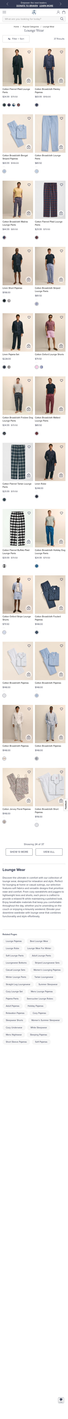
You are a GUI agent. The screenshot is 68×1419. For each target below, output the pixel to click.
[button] (63, 12)
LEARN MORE (46, 5)
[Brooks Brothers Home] (34, 12)
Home (16, 27)
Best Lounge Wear (39, 941)
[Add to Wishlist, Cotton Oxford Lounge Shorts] (62, 318)
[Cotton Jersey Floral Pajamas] (18, 787)
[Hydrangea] (4, 171)
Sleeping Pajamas (38, 1034)
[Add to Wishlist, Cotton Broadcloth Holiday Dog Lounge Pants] (62, 514)
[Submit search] (62, 19)
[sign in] (58, 12)
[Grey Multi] (36, 237)
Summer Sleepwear (48, 984)
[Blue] (13, 105)
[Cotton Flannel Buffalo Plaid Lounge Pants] (18, 528)
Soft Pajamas (41, 1042)
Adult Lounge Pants (41, 955)
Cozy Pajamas (39, 1013)
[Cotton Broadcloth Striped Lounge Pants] (50, 266)
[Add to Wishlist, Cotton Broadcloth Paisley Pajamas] (62, 53)
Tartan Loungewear (43, 977)
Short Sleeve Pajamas (16, 1042)
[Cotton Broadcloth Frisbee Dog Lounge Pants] (18, 395)
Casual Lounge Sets (15, 970)
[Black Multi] (18, 105)
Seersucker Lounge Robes (40, 998)
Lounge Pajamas (14, 941)
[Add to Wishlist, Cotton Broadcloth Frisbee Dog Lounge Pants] (29, 381)
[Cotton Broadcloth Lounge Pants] (50, 133)
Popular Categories (31, 27)
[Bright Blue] (9, 105)
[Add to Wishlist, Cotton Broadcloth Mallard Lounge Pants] (62, 381)
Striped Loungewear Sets (47, 962)
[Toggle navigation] (4, 12)
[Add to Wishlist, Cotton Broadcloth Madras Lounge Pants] (29, 185)
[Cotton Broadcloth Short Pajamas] (50, 787)
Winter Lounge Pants (16, 977)
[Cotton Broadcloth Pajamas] (18, 661)
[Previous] (7, 4)
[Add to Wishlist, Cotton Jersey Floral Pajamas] (29, 772)
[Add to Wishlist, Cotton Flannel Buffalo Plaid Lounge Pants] (29, 514)
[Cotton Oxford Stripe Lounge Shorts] (18, 594)
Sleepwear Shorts (14, 1020)
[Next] (61, 4)
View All (49, 851)
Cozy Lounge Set (14, 991)
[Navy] (36, 105)
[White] (4, 695)
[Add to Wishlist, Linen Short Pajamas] (29, 251)
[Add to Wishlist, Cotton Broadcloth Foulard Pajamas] (62, 580)
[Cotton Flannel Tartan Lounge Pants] (18, 462)
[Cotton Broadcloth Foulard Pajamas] (50, 594)
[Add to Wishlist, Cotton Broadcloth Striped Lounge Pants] (62, 251)
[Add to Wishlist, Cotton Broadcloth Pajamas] (29, 646)
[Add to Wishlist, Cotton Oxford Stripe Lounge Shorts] (29, 580)
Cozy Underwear (14, 1027)
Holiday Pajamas (35, 1006)
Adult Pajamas (12, 1006)
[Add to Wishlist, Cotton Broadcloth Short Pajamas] (62, 772)
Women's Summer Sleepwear (45, 1020)
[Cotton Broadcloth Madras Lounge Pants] (18, 200)
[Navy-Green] (4, 105)
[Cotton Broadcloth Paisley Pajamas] (50, 67)
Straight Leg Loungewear (18, 984)
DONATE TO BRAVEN (27, 5)
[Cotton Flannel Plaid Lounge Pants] (18, 67)
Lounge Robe (12, 948)
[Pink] (36, 367)
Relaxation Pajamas (15, 1013)
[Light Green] (4, 499)
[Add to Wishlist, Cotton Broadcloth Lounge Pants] (62, 119)
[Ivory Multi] (4, 566)
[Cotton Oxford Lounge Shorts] (50, 332)
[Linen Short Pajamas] (18, 266)
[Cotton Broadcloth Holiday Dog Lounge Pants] (50, 528)
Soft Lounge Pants (15, 955)
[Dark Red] (36, 433)
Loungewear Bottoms (16, 962)
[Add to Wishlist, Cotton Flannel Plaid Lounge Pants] (29, 53)
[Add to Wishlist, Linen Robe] (62, 447)
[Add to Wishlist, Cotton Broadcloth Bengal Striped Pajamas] (29, 119)
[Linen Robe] (50, 462)
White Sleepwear (39, 1027)
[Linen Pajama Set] (18, 332)
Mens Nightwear (14, 1034)
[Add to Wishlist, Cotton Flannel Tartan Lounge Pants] (29, 447)
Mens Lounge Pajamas (42, 991)
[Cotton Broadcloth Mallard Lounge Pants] (50, 395)
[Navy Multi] (4, 237)
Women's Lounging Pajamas (47, 970)
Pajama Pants (12, 998)
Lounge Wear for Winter (39, 948)
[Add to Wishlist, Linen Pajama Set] (29, 318)
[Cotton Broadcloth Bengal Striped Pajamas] (18, 133)
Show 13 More (19, 851)
